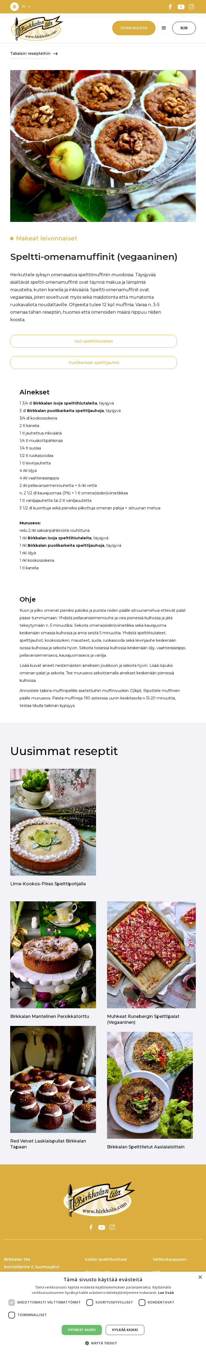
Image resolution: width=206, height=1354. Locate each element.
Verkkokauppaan (170, 1259)
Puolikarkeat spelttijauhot (93, 362)
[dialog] (103, 1313)
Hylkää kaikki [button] (125, 1330)
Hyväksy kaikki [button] (82, 1330)
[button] (26, 6)
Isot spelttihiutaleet (93, 341)
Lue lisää (166, 1292)
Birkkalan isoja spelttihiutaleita (65, 403)
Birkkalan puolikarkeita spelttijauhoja (65, 410)
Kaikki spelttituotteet (106, 1259)
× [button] (200, 1277)
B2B (184, 28)
